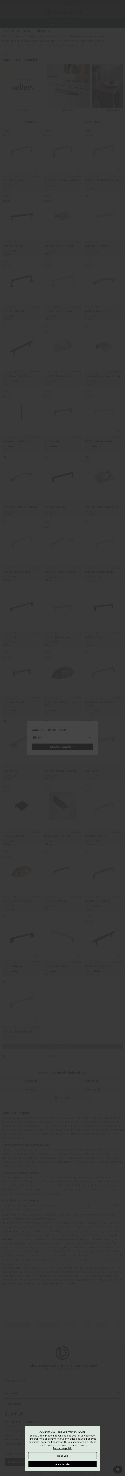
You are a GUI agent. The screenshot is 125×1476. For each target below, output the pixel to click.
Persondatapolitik (62, 1448)
